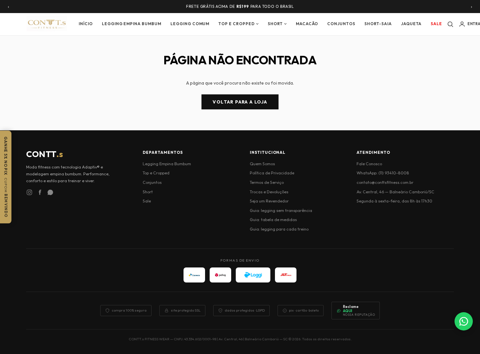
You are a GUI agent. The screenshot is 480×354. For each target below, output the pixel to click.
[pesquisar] (450, 24)
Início (86, 23)
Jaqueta (411, 23)
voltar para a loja (240, 102)
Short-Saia (378, 23)
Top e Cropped (236, 23)
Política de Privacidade (272, 172)
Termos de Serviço (267, 182)
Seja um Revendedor (269, 200)
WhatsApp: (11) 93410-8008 (383, 172)
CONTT (44, 154)
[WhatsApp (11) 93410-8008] (50, 193)
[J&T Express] (285, 274)
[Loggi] (253, 274)
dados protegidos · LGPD (245, 310)
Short (275, 23)
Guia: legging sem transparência (281, 210)
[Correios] (194, 274)
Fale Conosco (369, 163)
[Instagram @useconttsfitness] (29, 193)
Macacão (307, 23)
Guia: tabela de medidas (273, 219)
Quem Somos (262, 163)
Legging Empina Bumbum (131, 23)
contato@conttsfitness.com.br (385, 182)
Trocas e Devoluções (269, 191)
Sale (436, 23)
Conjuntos (341, 23)
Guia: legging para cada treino (279, 229)
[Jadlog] (220, 274)
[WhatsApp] (464, 321)
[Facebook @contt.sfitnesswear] (40, 193)
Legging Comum (189, 23)
